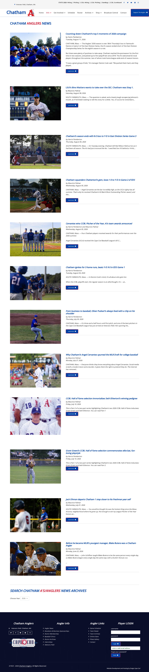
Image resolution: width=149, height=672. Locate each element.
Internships (48, 642)
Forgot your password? (118, 652)
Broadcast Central (111, 13)
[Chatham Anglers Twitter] (127, 2)
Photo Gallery (94, 639)
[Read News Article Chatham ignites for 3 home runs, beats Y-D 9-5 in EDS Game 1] (35, 283)
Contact (123, 13)
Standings (105, 2)
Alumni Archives (50, 639)
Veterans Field (49, 645)
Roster (80, 13)
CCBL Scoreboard (116, 2)
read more (71, 71)
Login (114, 644)
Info (47, 13)
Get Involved (58, 13)
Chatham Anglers (25, 666)
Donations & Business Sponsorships (57, 631)
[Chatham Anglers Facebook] (124, 2)
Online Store (94, 636)
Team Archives (95, 634)
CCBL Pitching (95, 2)
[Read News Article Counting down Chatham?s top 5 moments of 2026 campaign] (35, 49)
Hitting (69, 2)
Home (41, 13)
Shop (98, 13)
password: (114, 636)
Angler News (49, 628)
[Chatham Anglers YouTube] (20, 633)
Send (114, 655)
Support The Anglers (139, 12)
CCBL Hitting (84, 2)
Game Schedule (95, 628)
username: (114, 629)
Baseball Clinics (50, 636)
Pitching (76, 2)
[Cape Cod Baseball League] (23, 643)
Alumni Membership (52, 634)
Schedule (71, 13)
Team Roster (94, 631)
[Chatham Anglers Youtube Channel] (131, 2)
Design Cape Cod (135, 668)
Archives (88, 13)
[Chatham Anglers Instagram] (138, 2)
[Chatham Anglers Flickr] (135, 2)
